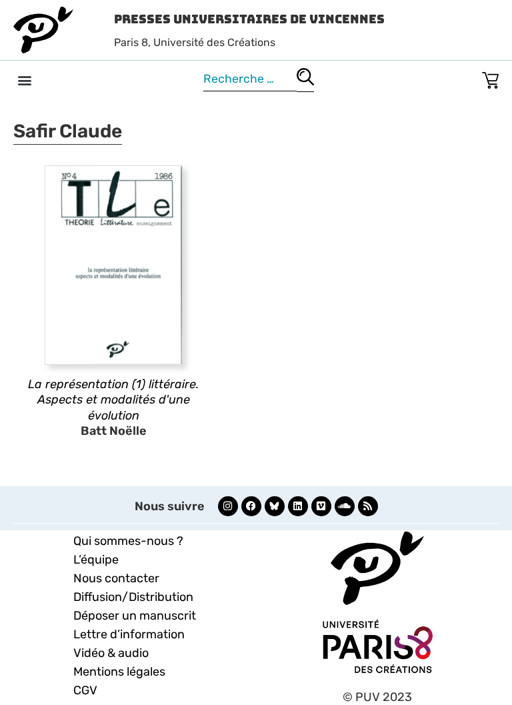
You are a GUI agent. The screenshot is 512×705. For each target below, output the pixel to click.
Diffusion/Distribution (133, 597)
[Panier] (490, 78)
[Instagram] (228, 506)
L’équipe (96, 559)
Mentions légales (119, 671)
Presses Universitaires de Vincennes (249, 19)
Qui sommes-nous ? (128, 541)
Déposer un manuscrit (134, 615)
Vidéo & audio (111, 653)
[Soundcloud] (345, 506)
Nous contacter (116, 578)
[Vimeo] (321, 506)
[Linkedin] (298, 506)
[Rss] (368, 506)
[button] (24, 80)
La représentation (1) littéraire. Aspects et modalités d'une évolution (113, 400)
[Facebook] (251, 506)
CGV (85, 690)
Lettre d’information (129, 634)
